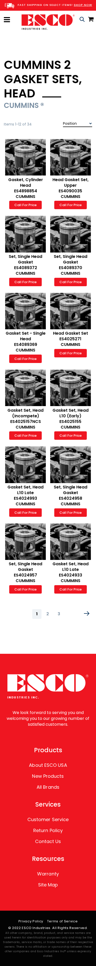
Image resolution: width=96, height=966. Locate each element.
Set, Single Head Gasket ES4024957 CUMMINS (25, 572)
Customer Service (48, 819)
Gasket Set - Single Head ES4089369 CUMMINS (26, 341)
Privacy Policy (30, 921)
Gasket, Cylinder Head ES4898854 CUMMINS (25, 188)
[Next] (87, 613)
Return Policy (48, 830)
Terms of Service (62, 921)
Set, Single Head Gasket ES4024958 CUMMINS (70, 495)
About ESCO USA (48, 765)
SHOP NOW (83, 5)
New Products (48, 776)
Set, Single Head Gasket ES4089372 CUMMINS (25, 265)
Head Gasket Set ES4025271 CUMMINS (70, 338)
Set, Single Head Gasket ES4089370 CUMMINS (70, 265)
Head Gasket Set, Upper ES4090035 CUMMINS (70, 188)
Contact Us (48, 841)
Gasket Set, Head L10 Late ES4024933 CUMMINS (70, 572)
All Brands (48, 787)
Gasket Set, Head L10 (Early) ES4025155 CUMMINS (70, 418)
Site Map (48, 885)
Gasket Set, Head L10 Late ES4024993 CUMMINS (25, 495)
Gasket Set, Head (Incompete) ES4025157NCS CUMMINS (25, 418)
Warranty (48, 874)
